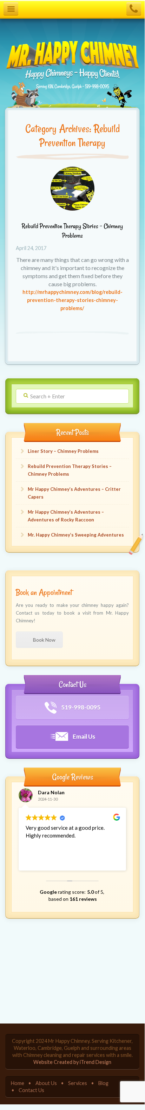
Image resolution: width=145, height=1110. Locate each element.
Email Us (83, 736)
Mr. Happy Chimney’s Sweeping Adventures (76, 535)
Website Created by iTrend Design (72, 1062)
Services (77, 1083)
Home (17, 1083)
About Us (46, 1083)
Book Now (44, 640)
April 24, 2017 (31, 248)
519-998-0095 (80, 707)
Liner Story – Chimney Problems (63, 451)
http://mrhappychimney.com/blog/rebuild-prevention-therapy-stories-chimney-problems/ (72, 300)
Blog (103, 1083)
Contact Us (31, 1090)
